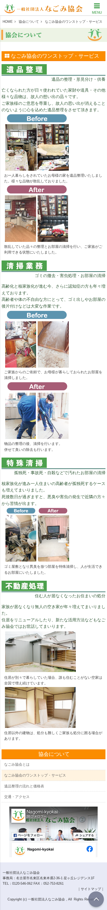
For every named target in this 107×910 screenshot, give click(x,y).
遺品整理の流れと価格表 (24, 786)
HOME (8, 22)
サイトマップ (91, 889)
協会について (29, 22)
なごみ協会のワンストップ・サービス (35, 775)
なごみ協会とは (17, 764)
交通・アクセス (17, 797)
